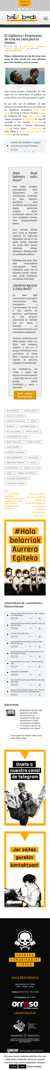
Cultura (8, 49)
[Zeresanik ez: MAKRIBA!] (7, 672)
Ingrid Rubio (34, 442)
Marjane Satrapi (16, 463)
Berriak (42, 46)
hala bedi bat (14, 442)
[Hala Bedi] (22, 17)
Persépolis (13, 468)
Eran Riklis (33, 431)
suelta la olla (32, 468)
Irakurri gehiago (34, 1066)
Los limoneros (15, 457)
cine (34, 421)
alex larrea (31, 411)
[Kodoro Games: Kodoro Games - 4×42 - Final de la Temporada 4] (7, 615)
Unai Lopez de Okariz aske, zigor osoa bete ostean (26, 736)
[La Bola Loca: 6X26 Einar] (7, 634)
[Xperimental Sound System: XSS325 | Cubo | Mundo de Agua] (7, 625)
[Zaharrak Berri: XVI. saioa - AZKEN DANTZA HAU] (7, 663)
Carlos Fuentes (15, 416)
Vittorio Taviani (16, 483)
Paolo (34, 463)
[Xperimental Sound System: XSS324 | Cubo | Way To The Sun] (7, 643)
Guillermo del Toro (17, 437)
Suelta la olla (28, 46)
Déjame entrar (29, 426)
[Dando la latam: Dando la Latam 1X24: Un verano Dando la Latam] (7, 653)
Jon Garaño (13, 447)
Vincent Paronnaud (17, 478)
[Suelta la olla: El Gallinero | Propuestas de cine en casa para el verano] (7, 145)
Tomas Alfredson (27, 473)
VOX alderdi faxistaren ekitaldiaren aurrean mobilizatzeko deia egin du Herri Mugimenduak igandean (14, 501)
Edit (6, 490)
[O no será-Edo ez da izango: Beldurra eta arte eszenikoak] (7, 681)
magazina (33, 457)
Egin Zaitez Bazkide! (24, 3)
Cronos (42, 113)
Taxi (9, 473)
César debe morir (16, 421)
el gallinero (14, 431)
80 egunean (13, 411)
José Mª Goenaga (15, 452)
